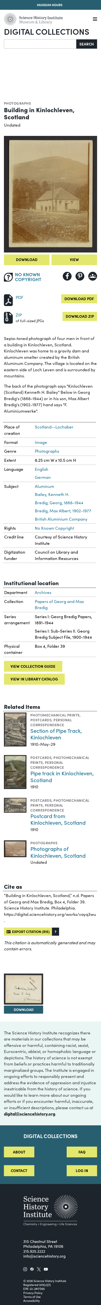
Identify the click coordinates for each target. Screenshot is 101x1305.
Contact (19, 1170)
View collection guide (33, 666)
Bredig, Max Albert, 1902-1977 (63, 511)
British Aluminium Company (61, 519)
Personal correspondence (51, 722)
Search (86, 43)
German (43, 477)
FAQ (82, 1151)
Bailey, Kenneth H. (52, 494)
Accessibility (31, 1301)
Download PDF (79, 298)
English (41, 469)
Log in (82, 1170)
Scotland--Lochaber (54, 427)
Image (41, 442)
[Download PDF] (8, 299)
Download (27, 259)
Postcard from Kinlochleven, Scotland (58, 819)
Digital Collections (46, 31)
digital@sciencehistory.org (29, 1114)
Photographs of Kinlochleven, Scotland (58, 852)
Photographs (17, 103)
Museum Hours (50, 4)
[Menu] (95, 19)
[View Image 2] (23, 989)
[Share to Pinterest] (80, 276)
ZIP (19, 315)
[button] (55, 932)
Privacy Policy (32, 1293)
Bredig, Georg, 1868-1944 (59, 502)
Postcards (40, 719)
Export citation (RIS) (30, 931)
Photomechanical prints (55, 715)
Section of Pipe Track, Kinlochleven (56, 734)
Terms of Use (32, 1297)
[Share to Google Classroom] (92, 276)
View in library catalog (34, 678)
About (19, 1151)
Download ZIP (80, 316)
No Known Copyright (54, 528)
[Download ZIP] (8, 317)
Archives (43, 592)
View (74, 259)
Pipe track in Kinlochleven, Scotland (62, 776)
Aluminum (44, 486)
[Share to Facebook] (67, 276)
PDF (19, 297)
